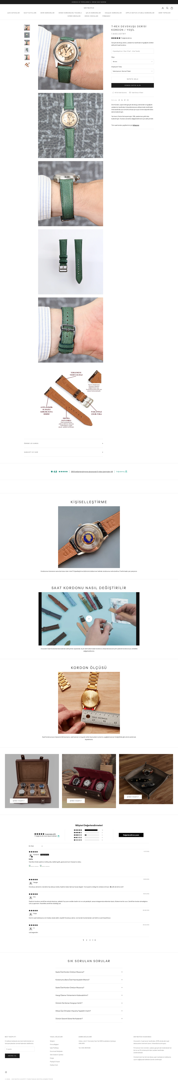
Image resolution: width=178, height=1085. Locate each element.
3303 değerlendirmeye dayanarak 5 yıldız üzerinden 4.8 (92, 472)
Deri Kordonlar (47, 13)
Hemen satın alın (133, 85)
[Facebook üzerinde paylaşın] (119, 100)
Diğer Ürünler (74, 16)
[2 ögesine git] (27, 35)
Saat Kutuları (30, 13)
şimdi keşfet (19, 801)
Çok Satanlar (14, 13)
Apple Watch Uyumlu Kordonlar (140, 13)
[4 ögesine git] (27, 50)
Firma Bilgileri (54, 1044)
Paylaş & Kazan (55, 1062)
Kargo (52, 1058)
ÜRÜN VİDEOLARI (91, 16)
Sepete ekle (132, 79)
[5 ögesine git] (27, 57)
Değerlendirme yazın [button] (131, 835)
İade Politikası (54, 1048)
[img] (33, 852)
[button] (116, 38)
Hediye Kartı (54, 1065)
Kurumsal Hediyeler (56, 1051)
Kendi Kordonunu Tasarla (70, 13)
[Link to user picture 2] (45, 870)
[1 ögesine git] (27, 28)
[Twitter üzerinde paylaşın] (122, 100)
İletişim (52, 1041)
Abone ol (12, 1056)
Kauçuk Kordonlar (113, 13)
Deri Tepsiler (164, 13)
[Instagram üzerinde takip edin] (6, 1072)
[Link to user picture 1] (34, 870)
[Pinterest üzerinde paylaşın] (125, 100)
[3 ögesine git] (27, 42)
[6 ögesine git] (27, 65)
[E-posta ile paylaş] (128, 100)
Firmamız (106, 16)
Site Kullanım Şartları (56, 1055)
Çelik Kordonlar (93, 13)
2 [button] (86, 940)
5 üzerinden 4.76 (50, 834)
